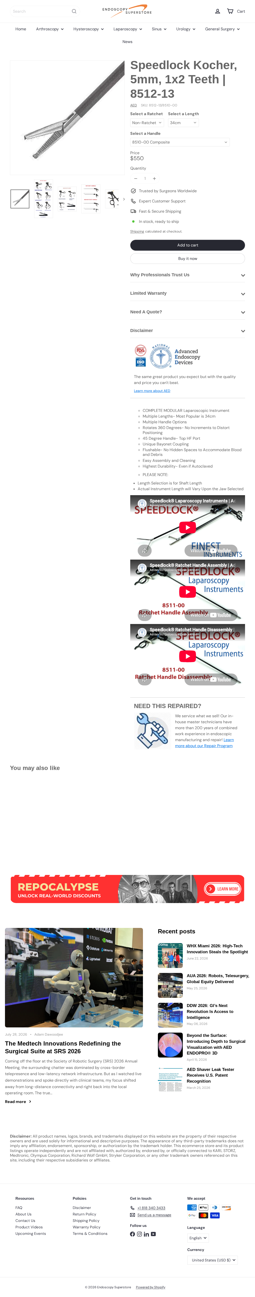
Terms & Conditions (90, 1233)
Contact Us (25, 1220)
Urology (183, 29)
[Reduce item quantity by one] (135, 178)
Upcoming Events (30, 1233)
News (127, 41)
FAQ (18, 1207)
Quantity (138, 168)
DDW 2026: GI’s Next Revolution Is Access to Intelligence (210, 1011)
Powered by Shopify (150, 1287)
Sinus (157, 29)
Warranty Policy (86, 1227)
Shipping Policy (86, 1220)
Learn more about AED (152, 390)
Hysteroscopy (86, 29)
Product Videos (29, 1227)
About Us (23, 1214)
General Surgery (220, 29)
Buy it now (187, 258)
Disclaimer (82, 1207)
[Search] (74, 11)
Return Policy (84, 1214)
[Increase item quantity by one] (154, 178)
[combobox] (45, 11)
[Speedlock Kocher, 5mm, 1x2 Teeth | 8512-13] (27, 820)
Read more (15, 1101)
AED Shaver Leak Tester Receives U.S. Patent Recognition (210, 1075)
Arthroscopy (48, 29)
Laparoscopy (126, 29)
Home (20, 29)
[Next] (122, 199)
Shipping (137, 231)
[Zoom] (67, 118)
